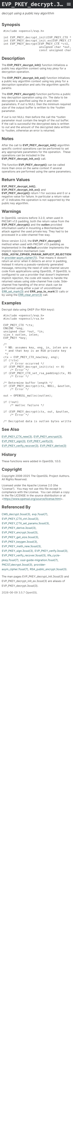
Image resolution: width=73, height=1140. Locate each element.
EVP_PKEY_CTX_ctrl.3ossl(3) (20, 518)
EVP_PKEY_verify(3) (40, 441)
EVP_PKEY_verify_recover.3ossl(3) (24, 555)
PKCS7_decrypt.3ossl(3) (17, 564)
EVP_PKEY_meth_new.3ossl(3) (21, 546)
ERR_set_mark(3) (13, 291)
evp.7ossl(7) (39, 514)
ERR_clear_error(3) (30, 294)
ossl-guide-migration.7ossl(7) (39, 560)
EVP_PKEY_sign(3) (13, 441)
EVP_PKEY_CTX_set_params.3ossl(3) (25, 523)
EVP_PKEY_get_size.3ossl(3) (20, 537)
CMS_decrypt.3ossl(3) (16, 514)
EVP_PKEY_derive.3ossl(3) (19, 528)
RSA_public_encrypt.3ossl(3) (48, 569)
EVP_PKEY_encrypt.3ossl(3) (20, 532)
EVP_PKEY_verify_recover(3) (20, 445)
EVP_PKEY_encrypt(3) (48, 436)
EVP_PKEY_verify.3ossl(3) (51, 550)
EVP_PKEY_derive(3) (53, 445)
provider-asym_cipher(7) (20, 257)
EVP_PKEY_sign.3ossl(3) (17, 550)
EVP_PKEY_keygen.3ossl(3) (19, 541)
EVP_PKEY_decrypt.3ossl (33, 4)
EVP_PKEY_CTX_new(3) (17, 436)
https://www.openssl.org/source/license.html (32, 498)
